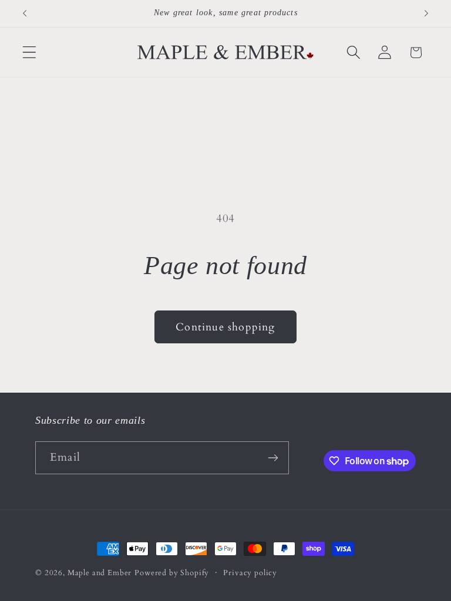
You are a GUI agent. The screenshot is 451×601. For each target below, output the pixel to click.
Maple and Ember (100, 573)
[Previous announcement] (25, 13)
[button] (29, 52)
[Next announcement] (426, 13)
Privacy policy (250, 573)
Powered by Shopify (171, 573)
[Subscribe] (272, 457)
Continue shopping (225, 327)
